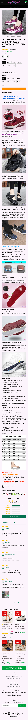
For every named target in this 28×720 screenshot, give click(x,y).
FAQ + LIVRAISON (14, 684)
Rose (3, 62)
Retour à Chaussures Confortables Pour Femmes (14, 668)
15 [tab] (18, 34)
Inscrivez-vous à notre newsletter (14, 702)
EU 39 (3, 81)
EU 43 (3, 85)
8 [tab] (10, 34)
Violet (4, 65)
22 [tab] (7, 36)
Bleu (14, 65)
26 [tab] (12, 36)
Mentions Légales (14, 675)
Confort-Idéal (16, 710)
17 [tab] (21, 34)
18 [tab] (22, 34)
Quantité (4, 54)
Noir (14, 62)
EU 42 (18, 81)
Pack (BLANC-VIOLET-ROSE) (9, 72)
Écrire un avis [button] (14, 517)
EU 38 (18, 78)
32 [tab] (19, 36)
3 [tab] (4, 34)
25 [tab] (11, 36)
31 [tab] (18, 36)
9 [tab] (11, 34)
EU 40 (8, 81)
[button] (5, 49)
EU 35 (3, 78)
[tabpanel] (14, 22)
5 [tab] (6, 34)
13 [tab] (16, 34)
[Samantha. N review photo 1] (5, 594)
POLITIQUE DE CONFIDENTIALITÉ (14, 676)
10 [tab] (12, 34)
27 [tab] (13, 36)
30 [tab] (17, 36)
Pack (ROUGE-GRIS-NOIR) (8, 69)
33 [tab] (20, 36)
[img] (5, 526)
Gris (9, 65)
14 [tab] (17, 34)
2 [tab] (3, 34)
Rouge (9, 62)
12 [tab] (15, 34)
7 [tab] (9, 34)
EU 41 (14, 81)
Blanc (19, 62)
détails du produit (7, 93)
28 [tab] (14, 36)
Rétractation (14, 716)
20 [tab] (24, 34)
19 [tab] (23, 34)
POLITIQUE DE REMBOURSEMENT (14, 678)
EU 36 (8, 78)
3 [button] (14, 602)
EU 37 (13, 78)
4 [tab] (5, 34)
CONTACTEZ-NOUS (14, 683)
